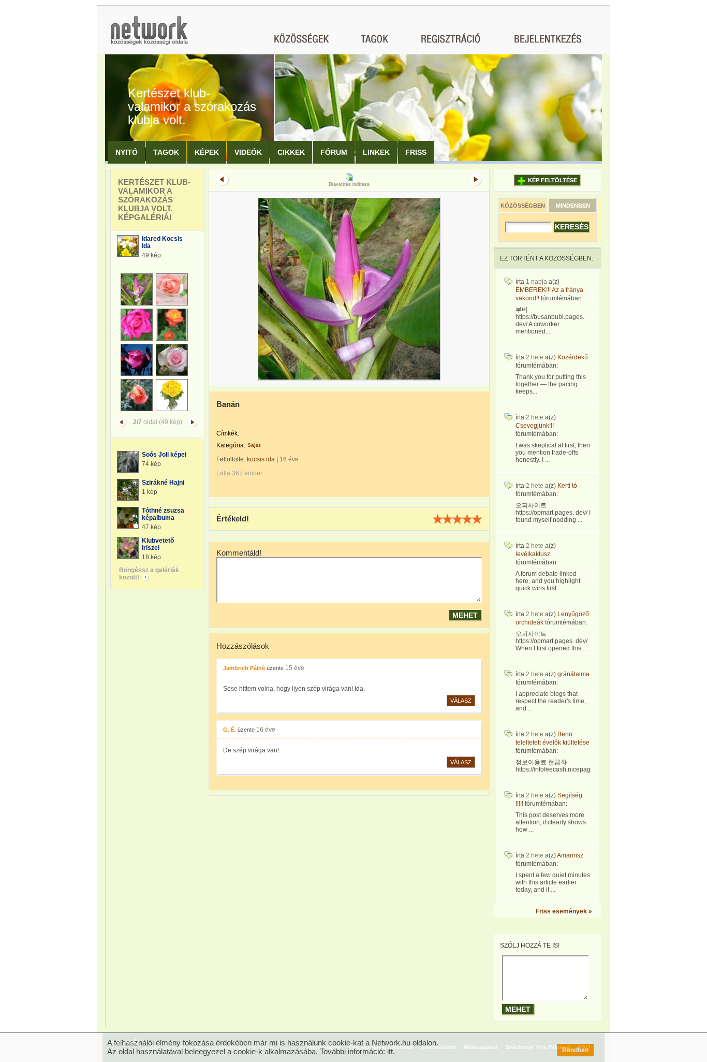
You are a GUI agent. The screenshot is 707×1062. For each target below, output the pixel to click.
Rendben (575, 1050)
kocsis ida (261, 459)
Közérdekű (572, 357)
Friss (415, 152)
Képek (207, 152)
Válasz (461, 700)
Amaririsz (570, 855)
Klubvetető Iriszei (158, 544)
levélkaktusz (532, 554)
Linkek (376, 152)
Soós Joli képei (164, 454)
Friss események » (564, 911)
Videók (248, 152)
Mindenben (573, 205)
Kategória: (230, 445)
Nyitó (126, 152)
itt (390, 1051)
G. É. (229, 729)
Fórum (333, 152)
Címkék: (227, 433)
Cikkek (291, 152)
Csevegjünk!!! (534, 425)
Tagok (166, 152)
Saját (253, 445)
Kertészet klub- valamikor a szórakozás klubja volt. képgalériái (154, 200)
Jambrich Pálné (244, 668)
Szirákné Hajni (163, 482)
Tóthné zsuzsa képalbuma (163, 514)
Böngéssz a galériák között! (149, 573)
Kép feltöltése (552, 180)
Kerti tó (567, 485)
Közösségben (522, 205)
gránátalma (573, 674)
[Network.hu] (149, 35)
